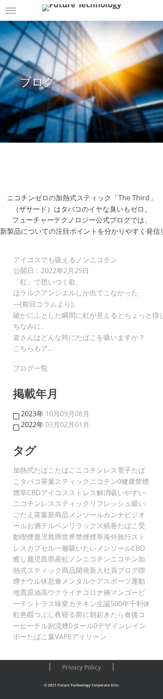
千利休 (139, 603)
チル (41, 625)
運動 (138, 581)
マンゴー (124, 592)
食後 (131, 614)
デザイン (111, 625)
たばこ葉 (41, 636)
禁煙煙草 (89, 537)
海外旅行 (117, 537)
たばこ (65, 470)
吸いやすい (127, 492)
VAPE (63, 636)
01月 (82, 424)
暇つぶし (41, 614)
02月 (67, 424)
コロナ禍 (96, 592)
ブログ (127, 570)
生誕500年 (112, 603)
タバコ (30, 481)
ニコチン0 (105, 481)
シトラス (41, 603)
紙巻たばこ (120, 525)
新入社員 (103, 570)
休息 (48, 581)
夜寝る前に (72, 614)
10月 (52, 413)
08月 (82, 413)
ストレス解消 (89, 492)
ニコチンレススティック (51, 503)
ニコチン (124, 559)
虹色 (20, 614)
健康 (128, 481)
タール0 (85, 625)
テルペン (55, 525)
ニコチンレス (96, 470)
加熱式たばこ (34, 470)
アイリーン (89, 636)
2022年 (32, 424)
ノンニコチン (89, 559)
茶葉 (41, 514)
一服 (62, 548)
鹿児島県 (48, 537)
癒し (20, 559)
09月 (67, 413)
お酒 (34, 525)
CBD (34, 492)
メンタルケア (82, 581)
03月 (52, 424)
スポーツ (117, 581)
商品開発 (76, 570)
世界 (69, 537)
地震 (20, 592)
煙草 (20, 492)
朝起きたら (107, 614)
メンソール (86, 514)
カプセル (41, 548)
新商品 (58, 514)
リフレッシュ (110, 503)
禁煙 (142, 481)
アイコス (55, 492)
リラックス (86, 525)
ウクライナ (65, 592)
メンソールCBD (120, 548)
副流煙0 (60, 625)
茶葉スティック (65, 481)
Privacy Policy (81, 667)
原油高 (37, 592)
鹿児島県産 (44, 559)
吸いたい (82, 548)
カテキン (82, 603)
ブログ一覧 (30, 368)
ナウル (30, 581)
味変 (62, 603)
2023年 (32, 413)
